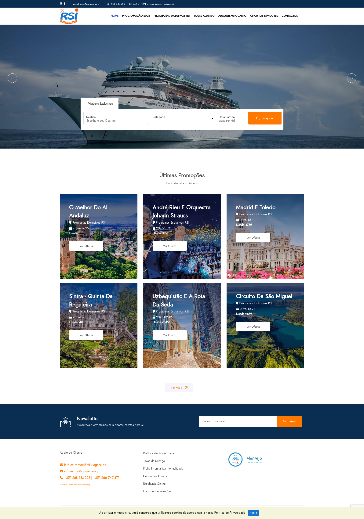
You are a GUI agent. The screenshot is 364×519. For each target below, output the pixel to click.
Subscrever (290, 421)
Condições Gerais (155, 476)
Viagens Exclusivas (100, 104)
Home (114, 16)
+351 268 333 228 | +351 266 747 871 (126, 3)
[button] (12, 78)
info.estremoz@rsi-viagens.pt (86, 3)
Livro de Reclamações (157, 491)
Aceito (253, 513)
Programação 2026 (136, 16)
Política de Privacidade (158, 453)
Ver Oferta (86, 246)
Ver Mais (176, 388)
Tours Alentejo (204, 16)
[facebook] (64, 4)
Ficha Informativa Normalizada (163, 469)
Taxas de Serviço (154, 461)
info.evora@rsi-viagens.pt (81, 471)
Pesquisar (268, 118)
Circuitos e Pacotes (264, 16)
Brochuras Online (154, 484)
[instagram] (61, 4)
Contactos (290, 16)
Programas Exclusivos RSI (172, 16)
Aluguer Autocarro (232, 16)
